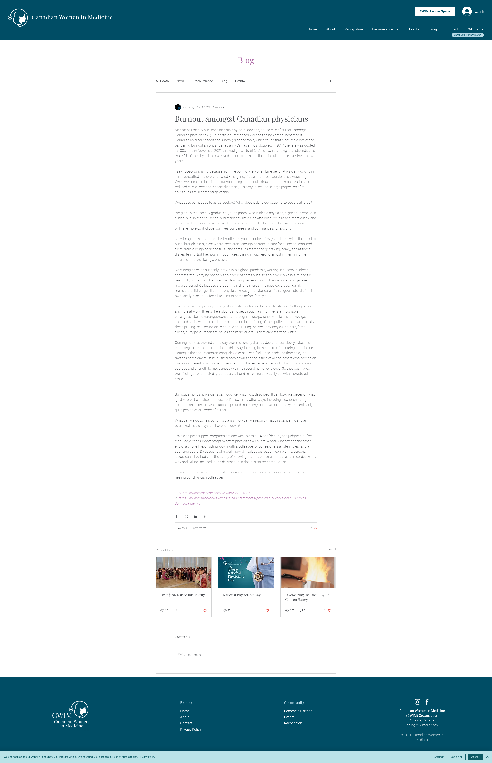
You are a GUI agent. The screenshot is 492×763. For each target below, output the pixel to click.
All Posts (162, 81)
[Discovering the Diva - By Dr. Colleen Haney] (308, 572)
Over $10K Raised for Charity (182, 595)
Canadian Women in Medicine (72, 17)
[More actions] (314, 107)
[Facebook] (427, 702)
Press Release (202, 81)
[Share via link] (205, 516)
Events (240, 81)
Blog (224, 81)
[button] (331, 80)
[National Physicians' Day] (246, 572)
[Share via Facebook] (177, 516)
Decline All (456, 756)
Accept (475, 756)
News (180, 81)
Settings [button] (439, 756)
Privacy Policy (147, 756)
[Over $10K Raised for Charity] (183, 572)
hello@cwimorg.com (422, 725)
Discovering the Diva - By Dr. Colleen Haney (307, 597)
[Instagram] (417, 702)
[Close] (487, 757)
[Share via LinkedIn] (195, 516)
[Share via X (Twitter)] (186, 516)
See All (332, 549)
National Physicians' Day (242, 595)
